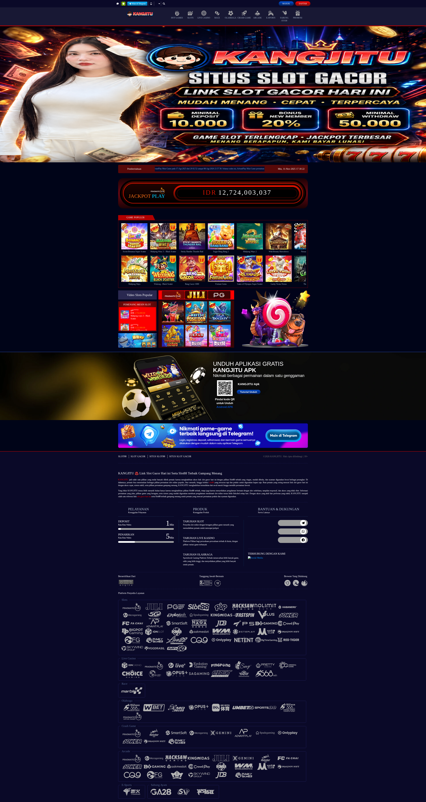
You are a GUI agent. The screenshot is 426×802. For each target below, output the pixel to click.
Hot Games (177, 18)
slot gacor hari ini (144, 496)
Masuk (286, 3)
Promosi (297, 18)
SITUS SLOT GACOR (180, 456)
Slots (190, 18)
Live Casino (204, 18)
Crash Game (244, 18)
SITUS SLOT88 (157, 456)
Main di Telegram (139, 3)
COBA (175, 308)
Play (158, 196)
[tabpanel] (213, 94)
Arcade (257, 18)
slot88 (211, 482)
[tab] (173, 295)
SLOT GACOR (138, 456)
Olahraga (230, 18)
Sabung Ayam (284, 19)
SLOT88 (122, 456)
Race (217, 18)
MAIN (136, 236)
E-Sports (270, 18)
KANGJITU (123, 480)
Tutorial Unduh (248, 392)
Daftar (303, 3)
